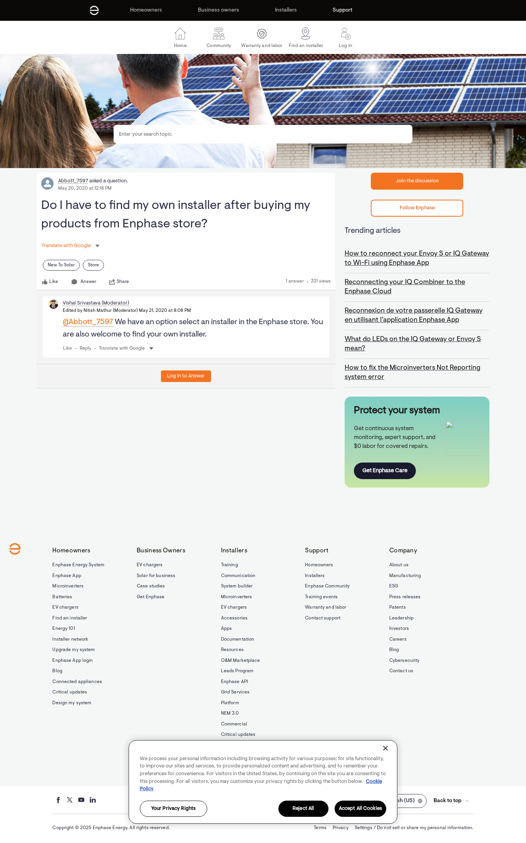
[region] (263, 782)
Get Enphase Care (384, 471)
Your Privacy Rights (173, 808)
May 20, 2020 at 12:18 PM (85, 188)
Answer (88, 281)
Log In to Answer (186, 376)
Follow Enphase (417, 207)
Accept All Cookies (360, 808)
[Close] (385, 748)
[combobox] (263, 134)
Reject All (303, 808)
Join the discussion (417, 180)
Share (123, 281)
